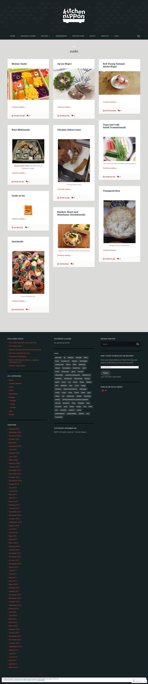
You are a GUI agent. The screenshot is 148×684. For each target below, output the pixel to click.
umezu (79, 410)
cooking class (59, 364)
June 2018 (13, 533)
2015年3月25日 (19, 310)
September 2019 (15, 481)
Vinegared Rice (111, 190)
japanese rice (86, 375)
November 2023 (15, 436)
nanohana (58, 389)
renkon (57, 396)
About (93, 36)
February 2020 (14, 463)
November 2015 (15, 640)
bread (57, 361)
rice (63, 396)
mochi (77, 385)
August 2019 (14, 484)
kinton (64, 382)
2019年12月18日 (19, 116)
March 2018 (13, 543)
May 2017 (12, 577)
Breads (13, 401)
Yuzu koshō (58, 417)
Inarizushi (17, 241)
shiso (73, 403)
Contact (105, 36)
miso (70, 385)
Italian (12, 404)
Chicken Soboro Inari (21, 166)
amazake (78, 357)
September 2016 (15, 605)
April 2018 (13, 539)
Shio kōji (57, 403)
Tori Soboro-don (15, 346)
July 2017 (12, 571)
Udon (90, 406)
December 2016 (15, 595)
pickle (83, 392)
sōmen (72, 406)
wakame (81, 413)
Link (116, 36)
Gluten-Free (76, 368)
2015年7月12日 (19, 182)
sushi (65, 406)
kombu (75, 382)
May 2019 (12, 494)
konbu (82, 382)
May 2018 (12, 536)
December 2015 (15, 636)
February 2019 (14, 505)
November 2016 (15, 598)
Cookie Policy (41, 680)
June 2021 (13, 450)
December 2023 (15, 432)
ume (56, 410)
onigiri (64, 392)
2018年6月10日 (64, 116)
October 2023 (14, 439)
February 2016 (14, 629)
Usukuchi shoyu (59, 413)
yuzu (87, 413)
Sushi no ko (18, 195)
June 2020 (13, 457)
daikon (68, 364)
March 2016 (13, 626)
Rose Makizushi (21, 129)
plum (89, 392)
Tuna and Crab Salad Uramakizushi (114, 126)
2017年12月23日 (110, 111)
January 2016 (14, 633)
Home (12, 36)
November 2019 (15, 474)
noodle (57, 392)
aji (64, 357)
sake (10, 411)
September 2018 (15, 522)
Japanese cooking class (72, 375)
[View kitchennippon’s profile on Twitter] (106, 390)
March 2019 (13, 501)
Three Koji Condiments (17, 356)
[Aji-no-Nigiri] (74, 84)
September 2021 (15, 446)
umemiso (71, 410)
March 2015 (13, 667)
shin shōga (87, 396)
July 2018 (12, 529)
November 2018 (15, 515)
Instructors (78, 36)
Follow (105, 373)
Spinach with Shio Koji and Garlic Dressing (25, 350)
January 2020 (14, 467)
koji (69, 382)
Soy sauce (58, 406)
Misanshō (64, 385)
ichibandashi (59, 375)
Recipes (44, 36)
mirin (56, 385)
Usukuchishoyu (71, 413)
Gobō (84, 368)
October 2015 (14, 643)
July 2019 (12, 488)
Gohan (57, 371)
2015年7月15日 (110, 177)
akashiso (70, 357)
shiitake (79, 396)
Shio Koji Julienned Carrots (19, 353)
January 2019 (14, 508)
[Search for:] (121, 344)
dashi (74, 364)
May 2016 (12, 619)
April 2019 (13, 498)
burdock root (65, 361)
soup (88, 403)
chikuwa (74, 361)
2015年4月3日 (18, 227)
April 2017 (13, 581)
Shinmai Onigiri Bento (17, 366)
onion (70, 392)
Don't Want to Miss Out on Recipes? (117, 356)
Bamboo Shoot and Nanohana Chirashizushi (71, 213)
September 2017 (15, 564)
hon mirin (80, 371)
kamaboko (58, 378)
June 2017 (13, 574)
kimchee (87, 378)
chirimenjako (83, 361)
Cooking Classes (28, 36)
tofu (85, 406)
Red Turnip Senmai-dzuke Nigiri (114, 65)
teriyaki (79, 406)
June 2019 (13, 491)
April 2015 (13, 664)
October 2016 (14, 602)
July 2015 (12, 654)
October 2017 (14, 560)
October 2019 (14, 477)
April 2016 (13, 622)
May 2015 (12, 660)
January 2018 (14, 550)
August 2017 (14, 567)
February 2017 (14, 588)
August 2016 (14, 609)
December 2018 (15, 512)
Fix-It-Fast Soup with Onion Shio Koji (23, 343)
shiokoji (57, 399)
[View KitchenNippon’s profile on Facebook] (103, 390)
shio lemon (66, 403)
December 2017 (15, 553)
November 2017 (15, 557)
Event (11, 387)
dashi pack (82, 364)
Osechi (13, 407)
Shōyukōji (81, 403)
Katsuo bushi (78, 378)
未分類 (11, 415)
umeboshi (63, 410)
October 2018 (14, 519)
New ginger (83, 389)
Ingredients (61, 36)
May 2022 (12, 443)
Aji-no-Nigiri (64, 63)
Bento (86, 357)
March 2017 (13, 584)
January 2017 (14, 591)
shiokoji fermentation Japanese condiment (75, 399)
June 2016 (13, 615)
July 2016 (12, 612)
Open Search (139, 36)
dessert (57, 368)
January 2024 (14, 429)
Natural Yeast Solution (70, 389)
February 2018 (14, 546)
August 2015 (14, 650)
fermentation (66, 368)
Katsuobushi (68, 378)
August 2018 (14, 526)
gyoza (73, 371)
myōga (83, 385)
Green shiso (65, 371)
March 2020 (13, 460)
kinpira (57, 382)
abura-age (58, 357)
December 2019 (15, 470)
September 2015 (15, 647)
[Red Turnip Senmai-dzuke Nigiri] (119, 83)
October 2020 (14, 453)
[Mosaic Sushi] (28, 84)
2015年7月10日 (64, 198)
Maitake (88, 382)
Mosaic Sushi (19, 63)
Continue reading (19, 107)
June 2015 (13, 657)
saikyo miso (70, 396)
